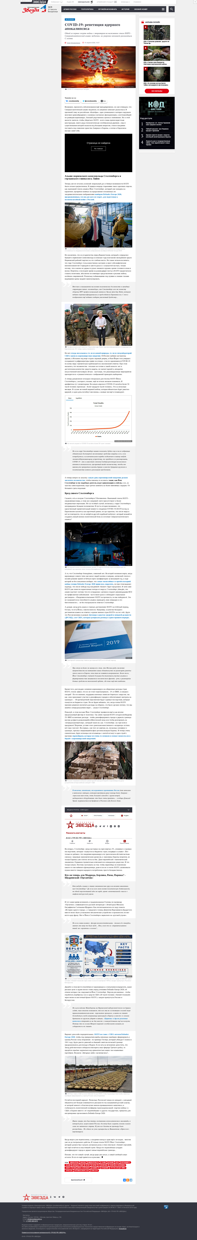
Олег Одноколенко (73, 43)
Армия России (70, 9)
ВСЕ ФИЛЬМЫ (157, 91)
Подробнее (122, 1229)
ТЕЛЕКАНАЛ (55, 2)
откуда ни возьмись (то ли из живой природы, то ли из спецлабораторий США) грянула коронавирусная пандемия (98, 354)
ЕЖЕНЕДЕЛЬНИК (84, 2)
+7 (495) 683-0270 (32, 1221)
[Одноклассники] (127, 1180)
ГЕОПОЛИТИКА (87, 9)
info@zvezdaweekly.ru (34, 1219)
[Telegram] (131, 1180)
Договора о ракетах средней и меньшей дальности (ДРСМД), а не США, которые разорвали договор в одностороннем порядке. (98, 616)
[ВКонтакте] (124, 1180)
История (125, 9)
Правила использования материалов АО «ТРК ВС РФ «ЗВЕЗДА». (44, 1232)
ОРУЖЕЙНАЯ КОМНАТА (107, 9)
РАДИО (69, 2)
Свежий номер (141, 9)
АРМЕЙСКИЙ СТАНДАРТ (105, 2)
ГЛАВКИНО (137, 2)
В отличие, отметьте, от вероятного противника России (96, 790)
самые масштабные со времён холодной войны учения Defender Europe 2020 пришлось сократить (98, 582)
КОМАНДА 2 (125, 2)
